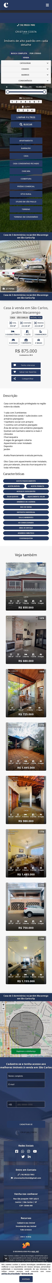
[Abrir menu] (47, 5)
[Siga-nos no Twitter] (23, 1156)
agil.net (35, 1251)
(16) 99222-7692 (27, 25)
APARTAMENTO (26, 140)
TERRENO (26, 209)
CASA (26, 156)
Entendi (26, 1279)
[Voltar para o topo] (6, 1258)
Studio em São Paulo (26, 201)
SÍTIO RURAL (26, 194)
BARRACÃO (26, 148)
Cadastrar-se (26, 1124)
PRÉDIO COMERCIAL (26, 186)
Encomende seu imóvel (26, 1226)
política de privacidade (11, 1273)
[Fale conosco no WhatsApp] (22, 1151)
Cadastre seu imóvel (26, 1222)
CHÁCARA (26, 171)
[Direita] (49, 266)
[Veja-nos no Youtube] (35, 1151)
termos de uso (27, 1273)
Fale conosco (26, 1229)
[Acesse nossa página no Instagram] (28, 1151)
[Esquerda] (2, 266)
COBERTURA (26, 179)
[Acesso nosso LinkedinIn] (29, 1156)
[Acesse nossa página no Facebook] (16, 1151)
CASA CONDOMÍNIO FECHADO (26, 163)
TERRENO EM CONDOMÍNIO (26, 217)
